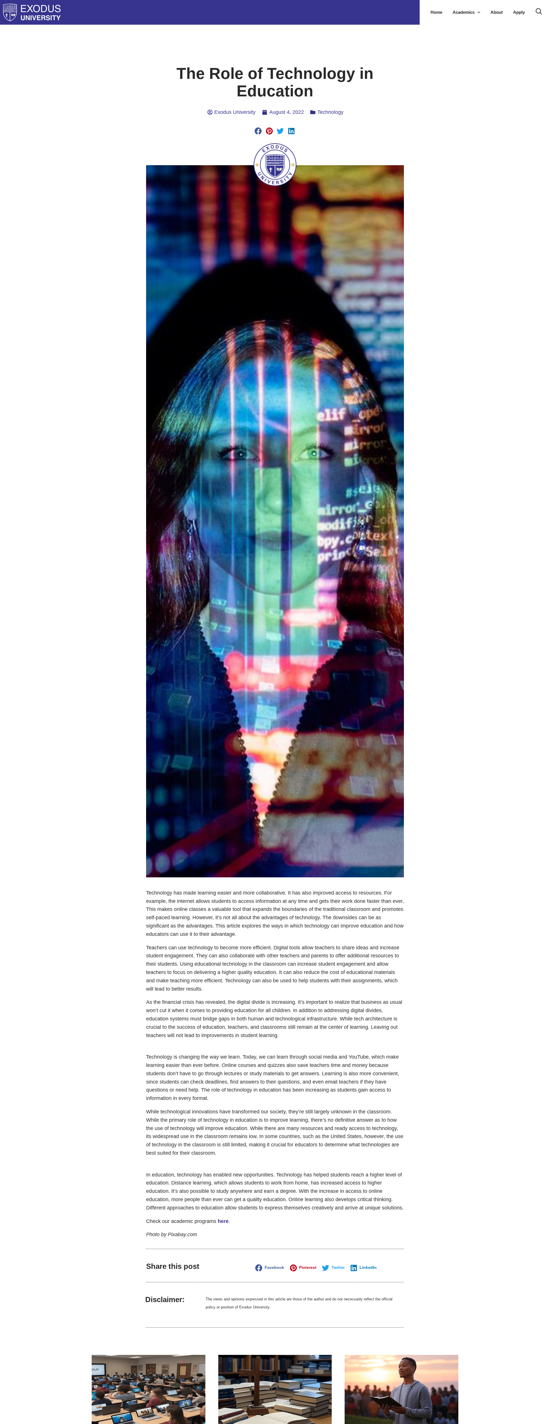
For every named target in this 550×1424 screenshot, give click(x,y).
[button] (258, 131)
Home (436, 12)
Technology (330, 112)
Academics (464, 12)
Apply (519, 12)
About (496, 12)
